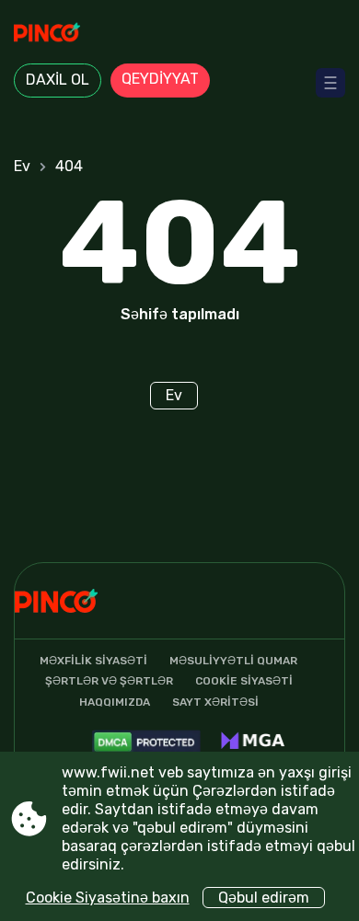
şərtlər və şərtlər (109, 680)
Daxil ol (57, 79)
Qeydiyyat (160, 78)
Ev (22, 166)
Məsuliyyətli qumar (233, 660)
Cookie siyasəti (244, 680)
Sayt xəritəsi (215, 702)
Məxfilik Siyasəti (93, 660)
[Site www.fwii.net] (179, 34)
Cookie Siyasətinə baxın (108, 897)
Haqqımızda (114, 702)
